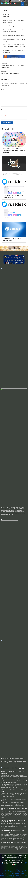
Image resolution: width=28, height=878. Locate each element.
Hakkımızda (23, 857)
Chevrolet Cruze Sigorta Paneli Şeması (10, 72)
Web (25, 855)
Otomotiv (16, 857)
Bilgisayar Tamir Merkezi (14, 873)
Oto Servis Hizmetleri (17, 855)
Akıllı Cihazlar (9, 857)
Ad (2, 109)
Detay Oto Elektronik (6, 758)
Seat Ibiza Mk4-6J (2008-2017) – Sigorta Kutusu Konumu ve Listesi (12, 65)
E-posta (3, 115)
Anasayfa (3, 855)
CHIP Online (21, 768)
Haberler (9, 855)
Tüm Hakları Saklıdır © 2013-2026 (14, 860)
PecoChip (4, 873)
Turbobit (23, 873)
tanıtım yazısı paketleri (7, 870)
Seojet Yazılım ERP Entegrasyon (13, 875)
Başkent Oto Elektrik (19, 871)
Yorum (3, 89)
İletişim (14, 859)
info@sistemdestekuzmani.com (16, 862)
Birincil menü (26, 4)
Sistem (3, 857)
